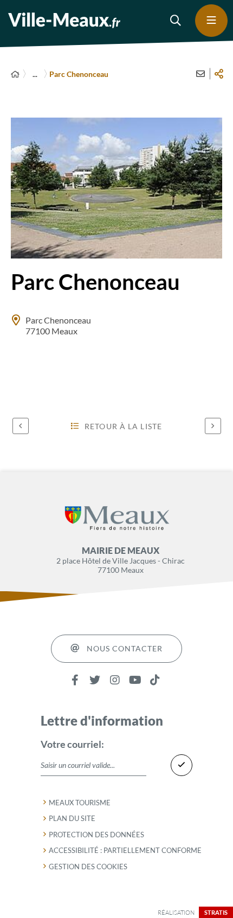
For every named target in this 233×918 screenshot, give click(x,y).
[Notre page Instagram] (115, 680)
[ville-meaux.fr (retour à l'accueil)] (64, 20)
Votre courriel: (72, 744)
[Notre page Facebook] (75, 680)
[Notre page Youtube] (135, 680)
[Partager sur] (219, 73)
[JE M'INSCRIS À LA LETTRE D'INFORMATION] (181, 765)
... (35, 74)
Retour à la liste (123, 426)
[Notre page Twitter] (95, 680)
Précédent (20, 426)
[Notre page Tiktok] (155, 680)
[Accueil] (15, 74)
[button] (176, 20)
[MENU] (211, 20)
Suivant (213, 426)
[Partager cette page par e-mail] (200, 73)
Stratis (216, 912)
